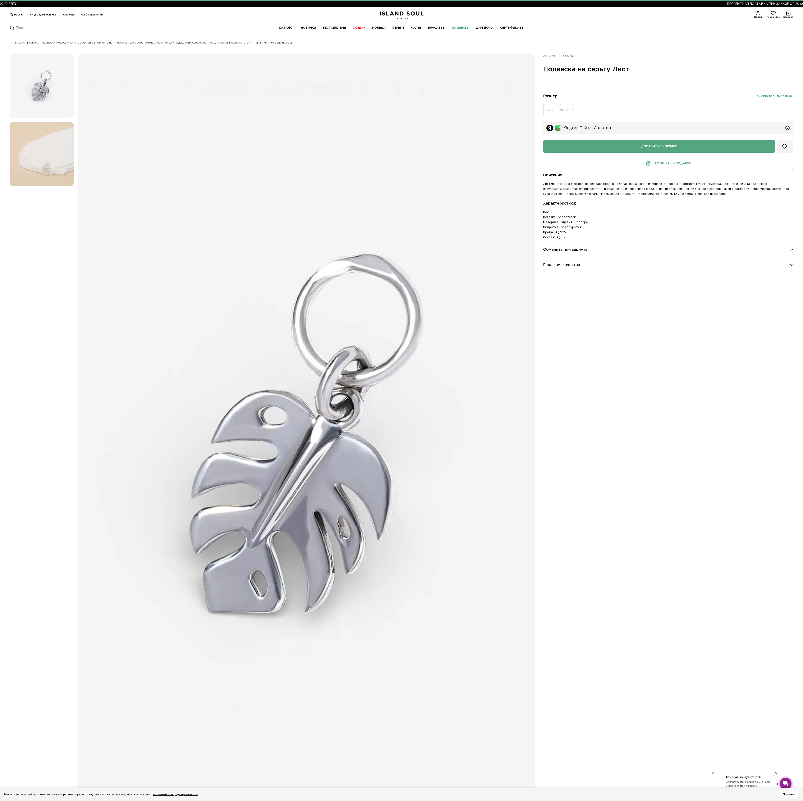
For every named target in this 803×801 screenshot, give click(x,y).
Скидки (359, 28)
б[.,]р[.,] (566, 110)
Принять (789, 794)
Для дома (485, 28)
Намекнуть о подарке (667, 163)
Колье (415, 28)
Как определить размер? (774, 96)
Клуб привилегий (92, 15)
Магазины (69, 15)
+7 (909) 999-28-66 (43, 15)
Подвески (460, 28)
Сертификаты (512, 28)
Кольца (379, 28)
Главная (20, 43)
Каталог (286, 28)
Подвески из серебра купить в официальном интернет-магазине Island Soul (92, 43)
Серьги (398, 28)
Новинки (308, 28)
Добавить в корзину (659, 146)
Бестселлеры (334, 28)
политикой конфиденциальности (175, 794)
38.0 (550, 110)
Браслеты (436, 28)
